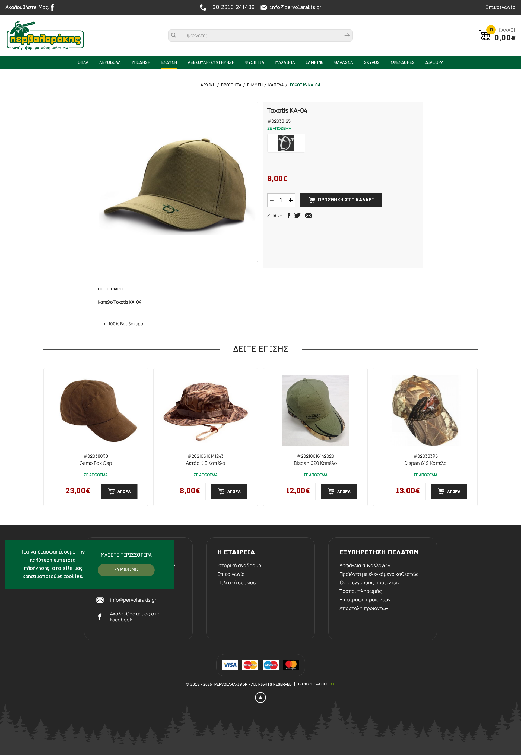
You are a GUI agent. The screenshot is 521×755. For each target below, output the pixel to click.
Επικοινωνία (500, 7)
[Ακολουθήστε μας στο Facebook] (53, 7)
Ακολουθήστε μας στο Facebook (135, 617)
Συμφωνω (126, 570)
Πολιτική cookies (236, 583)
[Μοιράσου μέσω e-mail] (308, 215)
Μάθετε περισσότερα (126, 555)
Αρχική (208, 85)
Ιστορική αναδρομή (239, 565)
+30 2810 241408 (232, 7)
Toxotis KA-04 (304, 85)
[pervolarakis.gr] (46, 35)
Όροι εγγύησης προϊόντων (369, 583)
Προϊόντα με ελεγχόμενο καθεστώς (379, 574)
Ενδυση (255, 85)
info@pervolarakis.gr (295, 7)
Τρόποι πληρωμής (360, 591)
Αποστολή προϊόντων (363, 608)
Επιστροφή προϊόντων (364, 600)
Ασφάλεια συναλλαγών (364, 565)
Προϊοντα (231, 85)
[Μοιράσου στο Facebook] (289, 215)
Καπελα (276, 85)
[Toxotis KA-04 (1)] (178, 182)
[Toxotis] (286, 143)
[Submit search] (347, 35)
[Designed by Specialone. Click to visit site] (316, 684)
